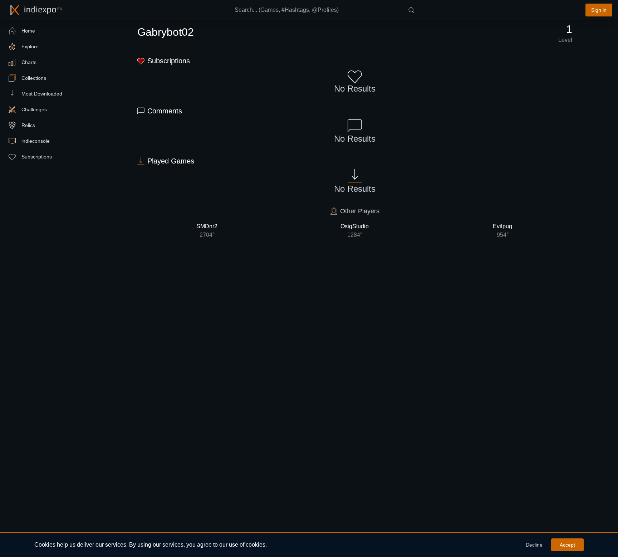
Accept (567, 545)
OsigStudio (354, 230)
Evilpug (502, 230)
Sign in (599, 10)
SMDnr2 (206, 230)
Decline (534, 545)
